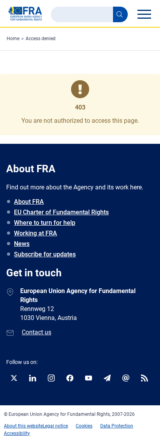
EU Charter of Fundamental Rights (61, 212)
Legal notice (55, 426)
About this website (23, 426)
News (22, 243)
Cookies (84, 426)
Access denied (41, 38)
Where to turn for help (44, 222)
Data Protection (116, 426)
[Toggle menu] (144, 14)
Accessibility (17, 433)
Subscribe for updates (45, 254)
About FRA (29, 201)
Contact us (36, 332)
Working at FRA (35, 233)
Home (13, 38)
